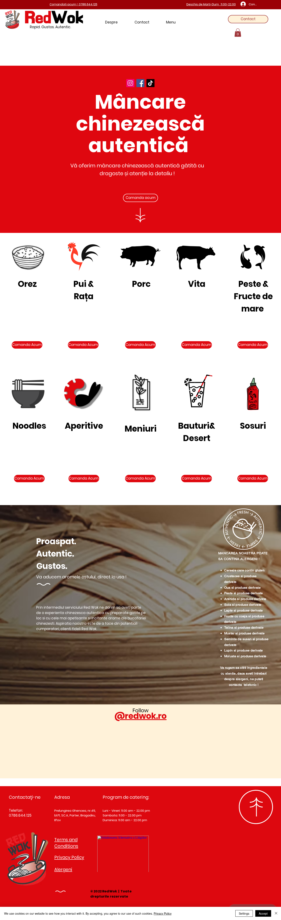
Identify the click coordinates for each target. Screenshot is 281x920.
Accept (263, 913)
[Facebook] (140, 83)
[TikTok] (150, 83)
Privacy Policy (163, 913)
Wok (67, 17)
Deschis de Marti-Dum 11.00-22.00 (211, 4)
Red (38, 17)
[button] (237, 32)
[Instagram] (130, 83)
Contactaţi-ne (25, 797)
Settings (244, 913)
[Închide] (276, 913)
